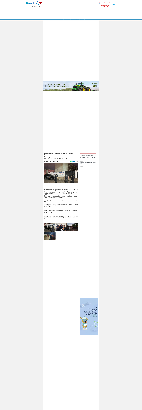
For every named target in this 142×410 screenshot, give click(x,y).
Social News (84, 19)
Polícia (67, 19)
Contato (90, 19)
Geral (80, 19)
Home (52, 19)
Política (71, 19)
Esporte (76, 19)
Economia (62, 19)
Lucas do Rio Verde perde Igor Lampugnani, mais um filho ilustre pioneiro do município (88, 165)
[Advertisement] (71, 13)
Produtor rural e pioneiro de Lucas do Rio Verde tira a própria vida (89, 158)
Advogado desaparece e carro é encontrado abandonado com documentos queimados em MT (88, 155)
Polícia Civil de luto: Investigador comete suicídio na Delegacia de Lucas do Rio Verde (88, 160)
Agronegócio (57, 19)
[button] (45, 86)
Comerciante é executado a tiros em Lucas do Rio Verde (88, 163)
